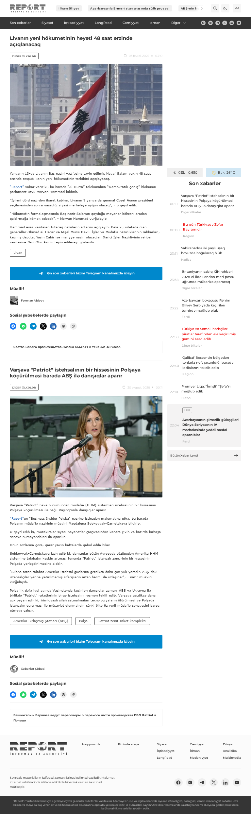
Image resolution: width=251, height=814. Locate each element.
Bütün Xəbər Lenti (184, 455)
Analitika (230, 751)
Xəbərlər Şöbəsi (33, 668)
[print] (63, 326)
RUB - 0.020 (188, 172)
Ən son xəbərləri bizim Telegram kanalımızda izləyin (91, 273)
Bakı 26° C (226, 172)
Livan (17, 252)
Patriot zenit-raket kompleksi (122, 621)
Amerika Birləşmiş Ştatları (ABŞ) (40, 621)
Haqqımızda (91, 744)
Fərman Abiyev (32, 300)
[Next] (199, 8)
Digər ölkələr (24, 56)
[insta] (210, 23)
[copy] (73, 326)
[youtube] (239, 23)
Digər (175, 23)
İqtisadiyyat (166, 751)
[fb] (203, 23)
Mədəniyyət (199, 757)
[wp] (23, 326)
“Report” (17, 187)
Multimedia (232, 757)
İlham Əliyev (69, 8)
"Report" (17, 518)
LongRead (164, 757)
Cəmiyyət (197, 744)
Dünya (227, 744)
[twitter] (224, 23)
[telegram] (217, 23)
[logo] (28, 8)
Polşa (83, 621)
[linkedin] (231, 23)
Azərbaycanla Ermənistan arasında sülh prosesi (130, 8)
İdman (195, 751)
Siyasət (162, 744)
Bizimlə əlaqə (128, 744)
